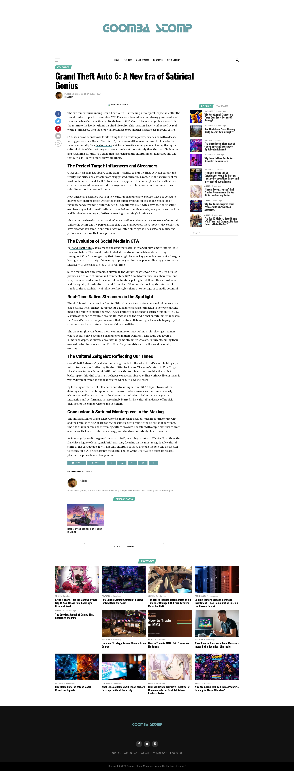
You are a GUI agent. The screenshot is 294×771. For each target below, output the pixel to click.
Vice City (170, 418)
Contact (145, 752)
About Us (116, 752)
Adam (70, 97)
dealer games (104, 145)
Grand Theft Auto (81, 248)
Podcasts (157, 60)
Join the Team (130, 752)
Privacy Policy (160, 752)
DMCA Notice (176, 752)
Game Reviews (142, 60)
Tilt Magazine (173, 60)
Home (116, 60)
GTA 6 (89, 472)
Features (128, 60)
